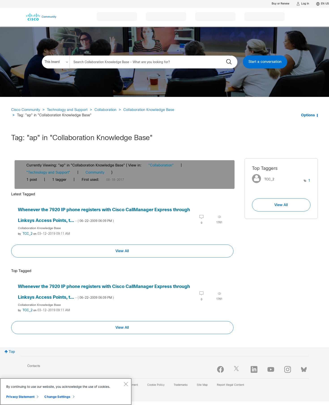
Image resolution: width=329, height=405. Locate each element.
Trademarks (181, 385)
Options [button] (308, 115)
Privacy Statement (20, 397)
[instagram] (287, 369)
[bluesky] (304, 368)
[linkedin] (254, 369)
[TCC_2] (265, 184)
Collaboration (105, 110)
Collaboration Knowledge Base (148, 110)
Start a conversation (265, 62)
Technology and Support (67, 110)
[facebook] (220, 369)
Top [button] (12, 352)
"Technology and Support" (48, 172)
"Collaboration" (161, 165)
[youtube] (270, 369)
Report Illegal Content (230, 385)
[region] (66, 391)
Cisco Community (25, 110)
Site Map (202, 385)
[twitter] (237, 369)
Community (94, 172)
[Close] (126, 384)
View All (122, 251)
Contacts (33, 366)
